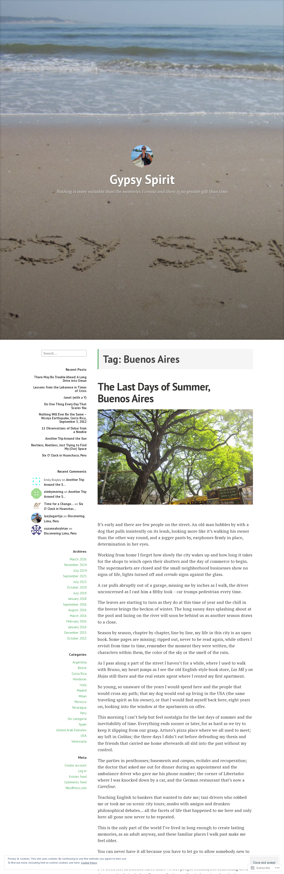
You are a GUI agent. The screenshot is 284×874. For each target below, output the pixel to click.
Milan (83, 696)
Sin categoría (77, 719)
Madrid (82, 690)
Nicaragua (79, 707)
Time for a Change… (59, 504)
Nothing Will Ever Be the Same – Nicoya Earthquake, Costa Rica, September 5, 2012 (63, 418)
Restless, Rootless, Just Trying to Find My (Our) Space (59, 447)
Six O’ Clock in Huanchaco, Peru (64, 455)
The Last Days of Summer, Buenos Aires (154, 392)
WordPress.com (76, 788)
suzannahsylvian (56, 528)
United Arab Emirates (71, 730)
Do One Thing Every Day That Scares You (65, 406)
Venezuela (79, 741)
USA (84, 736)
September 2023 (75, 576)
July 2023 (80, 582)
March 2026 (78, 559)
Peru (83, 713)
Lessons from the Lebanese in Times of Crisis (60, 389)
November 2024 (75, 565)
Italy (83, 685)
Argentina (80, 662)
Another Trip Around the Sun (66, 438)
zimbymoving (53, 492)
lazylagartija (53, 516)
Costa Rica (79, 673)
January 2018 (77, 599)
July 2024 (80, 570)
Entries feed (78, 777)
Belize (82, 668)
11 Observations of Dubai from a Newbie (64, 430)
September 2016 (75, 604)
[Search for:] (64, 353)
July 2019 (80, 593)
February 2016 (76, 621)
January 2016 (77, 627)
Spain (83, 724)
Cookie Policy (89, 862)
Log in (82, 771)
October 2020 (77, 587)
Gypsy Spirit (142, 179)
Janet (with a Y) (75, 397)
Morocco (81, 702)
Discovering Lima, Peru (60, 533)
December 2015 (75, 632)
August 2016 (77, 610)
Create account (76, 765)
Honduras (80, 679)
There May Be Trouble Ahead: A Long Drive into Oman (60, 379)
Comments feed (75, 782)
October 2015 (77, 638)
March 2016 (78, 616)
